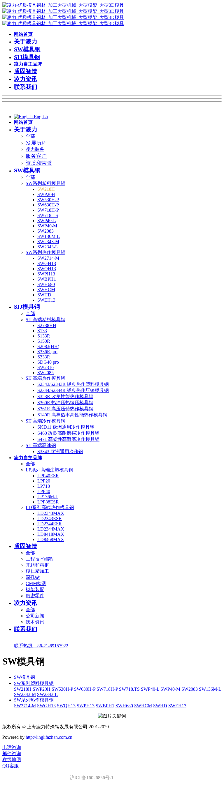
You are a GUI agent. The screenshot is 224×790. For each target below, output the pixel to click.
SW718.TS (129, 689)
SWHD (160, 705)
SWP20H (41, 689)
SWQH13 (66, 705)
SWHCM (143, 705)
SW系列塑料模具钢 (34, 683)
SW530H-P (62, 689)
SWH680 (124, 705)
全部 (30, 136)
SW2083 (189, 689)
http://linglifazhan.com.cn (49, 737)
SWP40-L (150, 689)
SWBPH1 (105, 705)
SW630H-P (84, 689)
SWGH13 (46, 705)
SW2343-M (25, 694)
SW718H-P (108, 689)
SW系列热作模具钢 (34, 699)
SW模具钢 (24, 677)
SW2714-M (25, 705)
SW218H (23, 689)
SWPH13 (85, 705)
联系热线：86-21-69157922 (41, 645)
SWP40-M (170, 689)
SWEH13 (177, 705)
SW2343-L (47, 694)
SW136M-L (210, 689)
